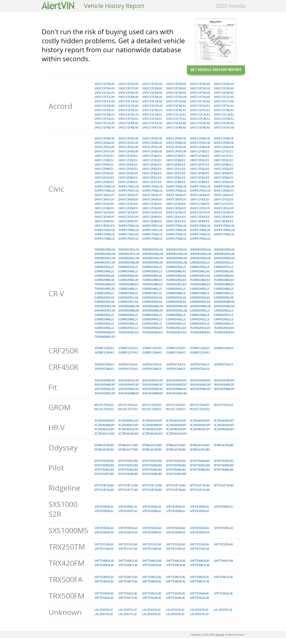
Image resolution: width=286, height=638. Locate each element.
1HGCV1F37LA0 (104, 97)
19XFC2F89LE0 (199, 182)
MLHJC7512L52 (151, 405)
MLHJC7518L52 (151, 409)
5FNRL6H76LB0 (104, 449)
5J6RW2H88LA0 (224, 275)
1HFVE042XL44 (199, 532)
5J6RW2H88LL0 (104, 319)
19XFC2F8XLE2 (128, 168)
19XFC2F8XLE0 (223, 182)
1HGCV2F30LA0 (104, 84)
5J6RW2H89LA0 (104, 280)
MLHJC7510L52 (104, 405)
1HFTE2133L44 (175, 544)
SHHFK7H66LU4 (128, 230)
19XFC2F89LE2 (104, 168)
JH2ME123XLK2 (200, 352)
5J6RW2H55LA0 (224, 297)
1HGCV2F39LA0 (176, 88)
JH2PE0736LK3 (104, 368)
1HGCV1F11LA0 (224, 97)
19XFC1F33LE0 (128, 203)
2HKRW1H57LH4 (128, 254)
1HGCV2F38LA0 (152, 88)
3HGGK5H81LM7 (104, 389)
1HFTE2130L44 (103, 544)
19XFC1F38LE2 (104, 160)
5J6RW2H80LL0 (199, 310)
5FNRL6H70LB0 (104, 445)
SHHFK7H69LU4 (200, 230)
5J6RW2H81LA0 (200, 271)
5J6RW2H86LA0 (176, 275)
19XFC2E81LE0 (176, 216)
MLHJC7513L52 (175, 405)
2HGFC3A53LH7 (152, 195)
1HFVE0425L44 (223, 528)
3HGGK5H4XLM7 (200, 384)
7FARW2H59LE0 (224, 332)
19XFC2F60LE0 (151, 168)
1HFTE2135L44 (223, 544)
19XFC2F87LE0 (151, 182)
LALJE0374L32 (199, 609)
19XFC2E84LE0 (104, 221)
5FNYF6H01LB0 (104, 469)
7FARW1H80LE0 (152, 280)
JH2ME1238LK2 (152, 352)
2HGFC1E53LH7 (104, 212)
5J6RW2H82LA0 (224, 271)
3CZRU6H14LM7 (176, 429)
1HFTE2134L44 (199, 544)
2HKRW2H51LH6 (104, 258)
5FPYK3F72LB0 (152, 485)
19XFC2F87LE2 (199, 164)
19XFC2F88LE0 (175, 182)
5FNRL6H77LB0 (128, 449)
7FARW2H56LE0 (152, 332)
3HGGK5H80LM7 (224, 384)
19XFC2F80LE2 (175, 160)
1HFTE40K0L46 (104, 560)
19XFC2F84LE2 (128, 164)
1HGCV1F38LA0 (128, 97)
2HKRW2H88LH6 (128, 310)
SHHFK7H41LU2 (128, 234)
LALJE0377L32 (127, 614)
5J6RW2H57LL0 (223, 267)
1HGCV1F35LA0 (200, 92)
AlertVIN (220, 634)
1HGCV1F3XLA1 (128, 114)
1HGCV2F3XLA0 (200, 88)
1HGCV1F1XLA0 (152, 105)
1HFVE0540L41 (103, 506)
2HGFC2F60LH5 (224, 142)
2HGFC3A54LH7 (176, 195)
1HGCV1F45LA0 (104, 127)
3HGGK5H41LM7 (128, 380)
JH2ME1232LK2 (152, 348)
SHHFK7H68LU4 (176, 230)
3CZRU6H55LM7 (224, 420)
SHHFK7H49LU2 (176, 238)
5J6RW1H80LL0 (128, 288)
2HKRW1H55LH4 (224, 249)
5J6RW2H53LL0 (128, 267)
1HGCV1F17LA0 (224, 101)
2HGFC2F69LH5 (152, 151)
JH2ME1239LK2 (176, 352)
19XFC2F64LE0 (104, 173)
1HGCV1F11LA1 (176, 114)
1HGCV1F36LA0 (224, 92)
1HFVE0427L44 (127, 532)
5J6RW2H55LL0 (176, 267)
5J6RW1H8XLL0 (224, 293)
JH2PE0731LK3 (128, 364)
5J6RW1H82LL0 (176, 288)
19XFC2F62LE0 (199, 168)
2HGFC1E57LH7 (200, 212)
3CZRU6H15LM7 (200, 429)
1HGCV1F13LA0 (128, 101)
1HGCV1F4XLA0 (224, 127)
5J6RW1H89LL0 (199, 293)
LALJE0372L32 (151, 609)
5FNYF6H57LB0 (128, 465)
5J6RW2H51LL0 (223, 262)
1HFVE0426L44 (103, 532)
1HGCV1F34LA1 (128, 110)
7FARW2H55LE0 (128, 332)
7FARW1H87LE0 (176, 284)
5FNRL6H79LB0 (176, 449)
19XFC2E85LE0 (128, 221)
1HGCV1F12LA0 (104, 101)
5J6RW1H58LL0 (223, 323)
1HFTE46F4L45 (199, 577)
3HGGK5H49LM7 (176, 384)
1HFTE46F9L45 (175, 581)
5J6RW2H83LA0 (104, 275)
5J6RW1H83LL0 (199, 288)
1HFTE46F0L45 (103, 577)
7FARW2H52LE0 (200, 328)
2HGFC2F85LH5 (224, 138)
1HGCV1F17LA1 (176, 118)
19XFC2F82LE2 (223, 160)
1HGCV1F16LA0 (200, 101)
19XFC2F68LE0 (199, 173)
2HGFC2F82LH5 (152, 138)
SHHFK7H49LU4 (176, 190)
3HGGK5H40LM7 (104, 380)
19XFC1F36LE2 (199, 155)
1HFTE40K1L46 (128, 560)
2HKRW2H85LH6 (200, 306)
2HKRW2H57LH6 (104, 262)
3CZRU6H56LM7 (104, 425)
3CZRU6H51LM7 (128, 420)
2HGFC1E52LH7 (224, 208)
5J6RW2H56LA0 (104, 301)
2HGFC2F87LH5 (128, 142)
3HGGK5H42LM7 (152, 380)
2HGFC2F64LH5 (176, 147)
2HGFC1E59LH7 (104, 216)
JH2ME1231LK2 (128, 348)
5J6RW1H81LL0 (152, 288)
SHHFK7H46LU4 (104, 190)
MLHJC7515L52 (223, 405)
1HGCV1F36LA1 (176, 110)
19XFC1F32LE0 (104, 203)
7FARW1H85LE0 (128, 284)
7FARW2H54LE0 (104, 332)
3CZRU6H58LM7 (152, 425)
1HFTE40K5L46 (223, 560)
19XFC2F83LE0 (199, 177)
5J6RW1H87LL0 (152, 293)
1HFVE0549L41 (175, 511)
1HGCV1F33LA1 (104, 110)
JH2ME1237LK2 (128, 352)
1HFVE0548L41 (151, 511)
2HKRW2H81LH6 (104, 306)
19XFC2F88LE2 (223, 164)
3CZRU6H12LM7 (128, 429)
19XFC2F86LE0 (128, 182)
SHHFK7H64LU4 (224, 225)
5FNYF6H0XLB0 (176, 474)
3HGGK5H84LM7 (176, 389)
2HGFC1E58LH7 (224, 212)
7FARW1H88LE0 (200, 284)
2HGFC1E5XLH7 (128, 216)
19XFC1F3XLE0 (152, 208)
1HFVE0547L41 (127, 511)
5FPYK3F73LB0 (176, 485)
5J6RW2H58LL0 (104, 271)
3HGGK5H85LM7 (200, 389)
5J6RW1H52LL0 (223, 319)
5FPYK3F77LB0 (128, 489)
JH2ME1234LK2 (200, 348)
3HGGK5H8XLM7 (176, 393)
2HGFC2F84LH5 (200, 138)
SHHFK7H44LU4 (200, 186)
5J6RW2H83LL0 (128, 315)
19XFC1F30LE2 (199, 151)
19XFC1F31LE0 (223, 199)
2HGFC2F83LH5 (176, 138)
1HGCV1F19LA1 (224, 118)
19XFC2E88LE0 (199, 221)
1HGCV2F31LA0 (128, 84)
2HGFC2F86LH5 (104, 142)
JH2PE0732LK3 (151, 364)
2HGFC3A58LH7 (128, 199)
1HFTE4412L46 (151, 593)
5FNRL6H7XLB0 (200, 449)
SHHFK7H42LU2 (152, 234)
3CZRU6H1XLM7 (176, 433)
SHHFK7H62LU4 (176, 225)
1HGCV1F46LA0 (128, 127)
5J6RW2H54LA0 (200, 297)
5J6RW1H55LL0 (152, 323)
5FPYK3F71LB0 (128, 485)
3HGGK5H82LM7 (128, 389)
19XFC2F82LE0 (175, 177)
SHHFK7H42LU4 (152, 186)
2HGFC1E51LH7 (200, 208)
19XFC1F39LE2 (128, 160)
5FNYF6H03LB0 (152, 469)
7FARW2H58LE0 (200, 332)
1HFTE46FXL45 (199, 581)
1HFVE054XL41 (199, 511)
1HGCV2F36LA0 (104, 88)
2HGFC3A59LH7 (152, 199)
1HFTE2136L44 (103, 548)
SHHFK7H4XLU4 (200, 190)
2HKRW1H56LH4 (104, 254)
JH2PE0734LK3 (199, 364)
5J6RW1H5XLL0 (128, 328)
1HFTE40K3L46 (175, 560)
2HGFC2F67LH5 (104, 151)
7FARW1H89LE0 (224, 284)
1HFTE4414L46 (199, 593)
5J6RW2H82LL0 (104, 315)
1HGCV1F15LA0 (176, 101)
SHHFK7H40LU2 (104, 234)
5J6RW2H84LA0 (128, 275)
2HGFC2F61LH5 (104, 147)
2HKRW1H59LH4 (176, 254)
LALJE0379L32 (175, 614)
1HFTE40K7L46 (128, 565)
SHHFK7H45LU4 (224, 186)
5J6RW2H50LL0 (199, 262)
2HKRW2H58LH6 (128, 262)
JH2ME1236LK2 (104, 352)
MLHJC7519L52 (175, 409)
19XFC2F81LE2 (199, 160)
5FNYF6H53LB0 (176, 461)
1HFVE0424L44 (199, 528)
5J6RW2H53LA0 (176, 297)
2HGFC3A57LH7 (104, 199)
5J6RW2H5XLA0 (200, 301)
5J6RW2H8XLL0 (152, 319)
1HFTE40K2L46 (151, 560)
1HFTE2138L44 (151, 548)
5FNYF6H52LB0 (152, 461)
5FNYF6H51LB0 (128, 461)
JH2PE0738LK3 (151, 368)
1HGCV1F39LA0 (152, 97)
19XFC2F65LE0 (128, 173)
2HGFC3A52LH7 (128, 195)
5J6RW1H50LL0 (176, 319)
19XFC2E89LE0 (223, 221)
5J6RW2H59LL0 (128, 271)
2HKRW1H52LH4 (152, 249)
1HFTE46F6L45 (103, 581)
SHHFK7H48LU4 (152, 190)
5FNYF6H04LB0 (176, 469)
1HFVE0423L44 (175, 528)
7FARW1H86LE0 (152, 284)
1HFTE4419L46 (175, 597)
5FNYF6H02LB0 (128, 469)
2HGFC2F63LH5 (152, 147)
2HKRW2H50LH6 (224, 254)
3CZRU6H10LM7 (224, 425)
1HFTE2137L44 (127, 548)
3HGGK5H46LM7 (104, 384)
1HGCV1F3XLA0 (176, 97)
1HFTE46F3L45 (175, 577)
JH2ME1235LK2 (223, 348)
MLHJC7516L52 (104, 409)
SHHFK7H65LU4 (104, 230)
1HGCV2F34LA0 (200, 84)
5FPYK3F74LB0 (200, 485)
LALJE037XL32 (199, 614)
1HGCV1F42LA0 (176, 123)
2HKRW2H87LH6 (104, 310)
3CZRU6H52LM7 (152, 420)
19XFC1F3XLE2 (152, 160)
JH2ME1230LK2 (104, 348)
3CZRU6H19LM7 (152, 433)
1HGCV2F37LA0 (128, 88)
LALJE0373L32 (175, 609)
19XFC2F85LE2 (151, 164)
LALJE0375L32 (223, 609)
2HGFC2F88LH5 (152, 142)
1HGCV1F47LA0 (152, 127)
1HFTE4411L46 (127, 593)
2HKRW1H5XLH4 (200, 254)
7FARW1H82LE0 (200, 280)
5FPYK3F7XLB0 (200, 489)
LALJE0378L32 (151, 614)
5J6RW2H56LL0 (199, 267)
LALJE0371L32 (127, 609)
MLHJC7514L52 (199, 405)
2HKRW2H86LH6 (224, 306)
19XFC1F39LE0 (128, 208)
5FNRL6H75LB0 (223, 445)
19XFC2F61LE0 (175, 168)
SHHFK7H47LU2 (128, 238)
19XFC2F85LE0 (104, 182)
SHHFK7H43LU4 (176, 186)
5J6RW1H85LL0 (104, 293)
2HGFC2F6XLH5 (176, 151)
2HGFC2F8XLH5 (200, 142)
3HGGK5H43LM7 (176, 380)
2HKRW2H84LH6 (176, 306)
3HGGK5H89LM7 (152, 393)
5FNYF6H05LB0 (200, 469)
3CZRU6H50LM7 (104, 420)
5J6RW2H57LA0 (128, 301)
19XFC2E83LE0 (223, 216)
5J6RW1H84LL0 (223, 288)
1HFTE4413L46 (175, 593)
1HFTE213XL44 (199, 548)
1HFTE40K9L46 (175, 565)
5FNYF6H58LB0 (152, 465)
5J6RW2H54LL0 (152, 267)
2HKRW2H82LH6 (128, 306)
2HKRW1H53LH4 (176, 249)
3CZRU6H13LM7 (152, 429)
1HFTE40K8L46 (151, 565)
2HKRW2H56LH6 (224, 258)
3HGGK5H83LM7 (152, 389)
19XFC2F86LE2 (175, 164)
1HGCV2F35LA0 (224, 84)
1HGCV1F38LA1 (224, 110)
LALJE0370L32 (103, 609)
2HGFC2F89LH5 (176, 142)
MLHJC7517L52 (128, 409)
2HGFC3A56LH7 (224, 195)
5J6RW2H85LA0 (152, 275)
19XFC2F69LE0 (223, 173)
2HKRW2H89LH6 (152, 310)
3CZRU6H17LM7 (104, 433)
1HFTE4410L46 (103, 593)
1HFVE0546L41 (103, 511)
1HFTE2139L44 (175, 548)
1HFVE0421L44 (127, 528)
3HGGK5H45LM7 (224, 380)
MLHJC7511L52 (127, 405)
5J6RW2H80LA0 (176, 271)
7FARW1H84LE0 (104, 284)
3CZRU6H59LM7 (176, 425)
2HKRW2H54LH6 (176, 258)
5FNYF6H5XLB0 (200, 465)
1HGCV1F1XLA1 (104, 123)
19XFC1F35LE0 (175, 203)
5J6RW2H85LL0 (176, 315)
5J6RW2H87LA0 (200, 275)
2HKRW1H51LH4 (128, 249)
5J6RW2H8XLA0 (128, 280)
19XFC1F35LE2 (175, 155)
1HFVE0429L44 (175, 532)
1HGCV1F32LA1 (224, 105)
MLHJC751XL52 (200, 409)
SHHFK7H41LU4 (128, 186)
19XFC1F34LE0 (151, 203)
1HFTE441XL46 (199, 597)
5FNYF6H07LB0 (104, 474)
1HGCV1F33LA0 (152, 92)
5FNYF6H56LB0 (104, 465)
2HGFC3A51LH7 (104, 195)
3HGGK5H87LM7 (104, 393)
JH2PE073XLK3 (200, 368)
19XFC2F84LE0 (223, 177)
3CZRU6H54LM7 (200, 420)
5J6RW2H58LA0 (152, 301)
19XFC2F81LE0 (151, 177)
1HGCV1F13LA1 (224, 114)
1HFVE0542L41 (151, 506)
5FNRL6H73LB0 (176, 445)
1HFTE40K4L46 (199, 560)
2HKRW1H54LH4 (200, 249)
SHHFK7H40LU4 (104, 186)
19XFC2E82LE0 (199, 216)
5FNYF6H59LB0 (176, 465)
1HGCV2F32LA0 (152, 84)
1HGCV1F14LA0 (152, 101)
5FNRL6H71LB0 (128, 445)
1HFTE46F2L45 (151, 577)
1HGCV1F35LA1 (152, 110)
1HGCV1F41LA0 (152, 123)
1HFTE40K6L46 (104, 565)
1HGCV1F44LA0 (224, 123)
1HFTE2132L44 (151, 544)
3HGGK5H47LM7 (128, 384)
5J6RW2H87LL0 (223, 315)
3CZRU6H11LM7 (104, 429)
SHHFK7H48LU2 (152, 238)
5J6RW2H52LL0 (104, 267)
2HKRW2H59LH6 (152, 262)
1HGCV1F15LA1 (128, 118)
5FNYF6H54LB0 (200, 461)
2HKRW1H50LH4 (104, 249)
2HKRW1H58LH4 (152, 254)
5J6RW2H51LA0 (128, 297)
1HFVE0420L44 (103, 528)
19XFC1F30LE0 (199, 199)
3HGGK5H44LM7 (200, 380)
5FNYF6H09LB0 (152, 474)
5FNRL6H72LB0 (152, 445)
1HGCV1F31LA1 (200, 105)
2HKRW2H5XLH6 (176, 262)
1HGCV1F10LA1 (152, 114)
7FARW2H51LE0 (176, 328)
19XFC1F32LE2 (104, 155)
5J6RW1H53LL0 (104, 323)
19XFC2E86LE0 (152, 221)
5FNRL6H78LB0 (152, 449)
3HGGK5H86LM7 (224, 389)
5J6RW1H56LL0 (176, 323)
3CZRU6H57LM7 (128, 425)
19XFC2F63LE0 (223, 168)
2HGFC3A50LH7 (224, 190)
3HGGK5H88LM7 (128, 393)
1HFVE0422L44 (151, 528)
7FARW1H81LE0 (176, 280)
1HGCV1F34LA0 (176, 92)
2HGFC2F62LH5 (128, 147)
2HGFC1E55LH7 (152, 212)
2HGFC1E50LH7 (176, 208)
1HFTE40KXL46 (200, 565)
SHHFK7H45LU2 (224, 234)
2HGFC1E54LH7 (128, 212)
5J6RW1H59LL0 (104, 328)
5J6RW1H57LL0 (199, 323)
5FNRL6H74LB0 (199, 445)
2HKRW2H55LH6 (200, 258)
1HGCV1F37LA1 (200, 110)
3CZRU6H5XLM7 (200, 425)
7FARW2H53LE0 (224, 328)
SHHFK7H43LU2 (176, 234)
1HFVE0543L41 (175, 506)
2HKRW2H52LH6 (128, 258)
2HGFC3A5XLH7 (176, 199)
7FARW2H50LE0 (152, 328)
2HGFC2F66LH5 (224, 147)
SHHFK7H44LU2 (200, 234)
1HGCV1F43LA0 (200, 123)
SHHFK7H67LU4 (152, 230)
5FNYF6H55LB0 (223, 461)
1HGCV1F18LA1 (200, 118)
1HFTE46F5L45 (223, 577)
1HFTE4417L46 (127, 597)
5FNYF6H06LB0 (223, 469)
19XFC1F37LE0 (223, 203)
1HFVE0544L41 (199, 506)
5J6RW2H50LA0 (104, 297)
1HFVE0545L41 (223, 506)
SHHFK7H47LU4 (128, 190)
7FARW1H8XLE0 (104, 288)
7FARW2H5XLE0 (104, 336)
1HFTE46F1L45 (127, 577)
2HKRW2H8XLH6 (176, 310)
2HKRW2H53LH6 (152, 258)
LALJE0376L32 (103, 614)
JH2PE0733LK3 (175, 364)
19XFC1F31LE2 (223, 151)
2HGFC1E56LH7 (176, 212)
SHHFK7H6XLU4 (224, 230)
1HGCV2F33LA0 (176, 84)
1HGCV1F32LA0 (128, 92)
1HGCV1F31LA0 (104, 92)
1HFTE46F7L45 (127, 581)
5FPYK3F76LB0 (104, 489)
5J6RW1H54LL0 (128, 323)
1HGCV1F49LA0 (200, 127)
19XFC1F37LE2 (223, 155)
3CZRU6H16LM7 (224, 429)
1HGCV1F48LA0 (176, 127)
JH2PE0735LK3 (223, 364)
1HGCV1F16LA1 (152, 118)
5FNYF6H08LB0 (128, 474)
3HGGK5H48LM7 (152, 384)
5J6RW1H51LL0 (199, 319)
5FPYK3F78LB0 (152, 489)
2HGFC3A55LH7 (200, 195)
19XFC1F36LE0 (199, 203)
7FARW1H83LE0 (224, 280)
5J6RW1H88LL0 (176, 293)
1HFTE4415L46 (223, 593)
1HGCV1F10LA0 (200, 97)
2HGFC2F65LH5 (200, 147)
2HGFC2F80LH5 (104, 138)
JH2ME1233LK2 (176, 348)
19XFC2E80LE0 (152, 216)
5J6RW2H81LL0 (223, 310)
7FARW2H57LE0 (176, 332)
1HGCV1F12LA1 (200, 114)
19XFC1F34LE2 (151, 155)
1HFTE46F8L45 (151, 581)
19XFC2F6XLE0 (104, 177)
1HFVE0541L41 (127, 506)
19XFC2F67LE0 (175, 173)
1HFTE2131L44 (127, 544)
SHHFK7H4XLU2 (200, 238)
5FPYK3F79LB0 (176, 489)
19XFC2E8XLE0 (104, 225)
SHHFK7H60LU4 (128, 225)
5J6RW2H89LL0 (128, 319)
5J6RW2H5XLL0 (152, 271)
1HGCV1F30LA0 (224, 88)
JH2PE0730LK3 (104, 364)
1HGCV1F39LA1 (104, 114)
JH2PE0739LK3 (175, 368)
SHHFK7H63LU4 (200, 225)
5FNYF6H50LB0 (104, 461)
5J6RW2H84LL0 (152, 315)
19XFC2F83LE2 (104, 164)
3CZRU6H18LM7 (128, 433)
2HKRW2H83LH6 (152, 306)
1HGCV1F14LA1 (104, 118)
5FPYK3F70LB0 (104, 485)
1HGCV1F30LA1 (176, 105)
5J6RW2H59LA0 (176, 301)
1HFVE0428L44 (151, 532)
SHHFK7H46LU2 (104, 238)
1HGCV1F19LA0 (128, 105)
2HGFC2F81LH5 (128, 138)
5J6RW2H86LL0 (199, 315)
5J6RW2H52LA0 (152, 297)
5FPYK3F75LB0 (223, 485)
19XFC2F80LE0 (128, 177)
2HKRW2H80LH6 (224, 301)
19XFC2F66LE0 (151, 173)
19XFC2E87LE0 (176, 221)
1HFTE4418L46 (151, 597)
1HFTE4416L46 (103, 597)
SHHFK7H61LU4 (152, 225)
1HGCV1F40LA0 (128, 123)
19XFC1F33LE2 (128, 155)
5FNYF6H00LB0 (223, 465)
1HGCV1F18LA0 (104, 105)
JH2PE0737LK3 (128, 368)
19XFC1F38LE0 (104, 208)
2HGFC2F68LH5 (128, 151)
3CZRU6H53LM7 (176, 420)
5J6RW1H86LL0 (128, 293)
